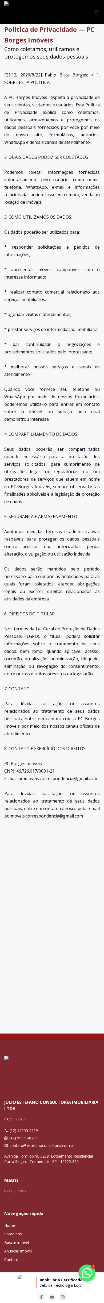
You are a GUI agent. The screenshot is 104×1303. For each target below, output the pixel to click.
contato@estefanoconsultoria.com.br (42, 1145)
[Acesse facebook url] (41, 1297)
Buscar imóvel (16, 1242)
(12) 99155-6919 (24, 1130)
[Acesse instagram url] (62, 1297)
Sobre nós (13, 1233)
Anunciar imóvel (18, 1251)
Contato (11, 1259)
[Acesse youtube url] (52, 1297)
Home (9, 1225)
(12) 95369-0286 (23, 1137)
